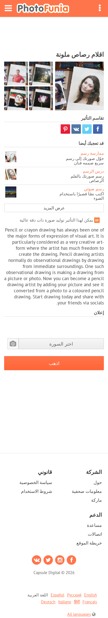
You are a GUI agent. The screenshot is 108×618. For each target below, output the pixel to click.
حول (98, 482)
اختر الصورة (61, 344)
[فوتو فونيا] (43, 8)
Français (90, 601)
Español (57, 595)
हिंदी (77, 601)
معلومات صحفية (87, 491)
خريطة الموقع (89, 543)
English (90, 595)
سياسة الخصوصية (35, 482)
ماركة (96, 500)
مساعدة (94, 525)
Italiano (64, 601)
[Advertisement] (54, 32)
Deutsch (48, 601)
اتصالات (95, 534)
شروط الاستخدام (36, 491)
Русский (74, 595)
